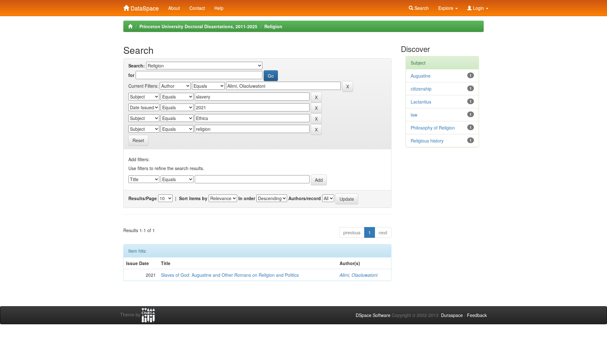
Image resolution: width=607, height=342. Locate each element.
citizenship (421, 89)
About (174, 8)
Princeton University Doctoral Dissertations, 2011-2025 (198, 26)
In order (246, 198)
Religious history (427, 140)
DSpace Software (373, 315)
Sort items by (193, 198)
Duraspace (452, 315)
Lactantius (421, 101)
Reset (138, 140)
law (414, 114)
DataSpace (144, 7)
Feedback (477, 315)
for (131, 75)
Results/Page (142, 198)
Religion (273, 26)
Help (219, 8)
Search (421, 8)
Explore (446, 8)
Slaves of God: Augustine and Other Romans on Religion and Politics (230, 275)
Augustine (421, 76)
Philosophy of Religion (433, 127)
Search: (136, 65)
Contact (197, 8)
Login (478, 8)
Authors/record (304, 198)
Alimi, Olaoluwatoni (358, 275)
